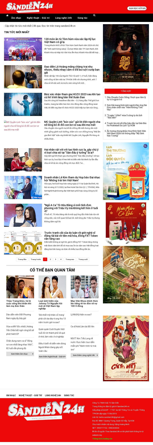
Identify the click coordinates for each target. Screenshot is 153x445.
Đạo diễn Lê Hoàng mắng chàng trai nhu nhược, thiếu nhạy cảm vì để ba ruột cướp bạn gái (72, 69)
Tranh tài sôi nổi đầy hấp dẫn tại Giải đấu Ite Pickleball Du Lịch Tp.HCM (126, 124)
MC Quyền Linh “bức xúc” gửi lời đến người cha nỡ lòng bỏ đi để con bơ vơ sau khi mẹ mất (72, 123)
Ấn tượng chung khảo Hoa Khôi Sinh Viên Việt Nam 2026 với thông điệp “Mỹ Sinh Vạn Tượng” (126, 133)
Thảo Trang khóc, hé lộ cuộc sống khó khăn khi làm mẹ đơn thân (18, 303)
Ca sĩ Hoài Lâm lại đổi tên (82, 326)
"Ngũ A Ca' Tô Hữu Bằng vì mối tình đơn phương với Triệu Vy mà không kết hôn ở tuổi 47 (71, 208)
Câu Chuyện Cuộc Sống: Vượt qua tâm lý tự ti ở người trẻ (126, 98)
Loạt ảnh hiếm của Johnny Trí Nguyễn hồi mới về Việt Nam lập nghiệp (50, 305)
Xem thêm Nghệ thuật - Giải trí (51, 356)
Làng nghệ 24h (63, 17)
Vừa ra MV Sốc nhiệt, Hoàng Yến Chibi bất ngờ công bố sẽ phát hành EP (20, 330)
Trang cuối (83, 259)
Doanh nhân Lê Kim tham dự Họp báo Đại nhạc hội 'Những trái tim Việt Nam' (72, 179)
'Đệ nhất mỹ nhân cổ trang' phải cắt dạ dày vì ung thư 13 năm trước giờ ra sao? (52, 319)
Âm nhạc (16, 17)
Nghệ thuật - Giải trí (38, 17)
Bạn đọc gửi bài (137, 8)
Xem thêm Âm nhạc (19, 354)
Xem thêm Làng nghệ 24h (84, 355)
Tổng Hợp (126, 91)
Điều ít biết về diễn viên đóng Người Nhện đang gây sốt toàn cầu (52, 347)
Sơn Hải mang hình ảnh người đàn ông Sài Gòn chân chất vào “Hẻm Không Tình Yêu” (127, 107)
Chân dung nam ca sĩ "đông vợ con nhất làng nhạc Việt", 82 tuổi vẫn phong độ (19, 344)
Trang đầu (22, 259)
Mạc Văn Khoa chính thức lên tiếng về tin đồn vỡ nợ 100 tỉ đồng (84, 303)
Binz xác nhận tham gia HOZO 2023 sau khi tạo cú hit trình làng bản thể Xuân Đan (72, 96)
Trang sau (70, 259)
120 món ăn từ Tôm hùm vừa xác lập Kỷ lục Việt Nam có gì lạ (70, 40)
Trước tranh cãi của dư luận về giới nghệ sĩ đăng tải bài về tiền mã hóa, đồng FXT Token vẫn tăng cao (71, 235)
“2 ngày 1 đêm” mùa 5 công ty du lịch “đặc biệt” (124, 116)
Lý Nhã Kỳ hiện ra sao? (81, 314)
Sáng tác (83, 17)
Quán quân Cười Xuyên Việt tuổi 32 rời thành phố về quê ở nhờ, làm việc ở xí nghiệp (52, 333)
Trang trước (36, 259)
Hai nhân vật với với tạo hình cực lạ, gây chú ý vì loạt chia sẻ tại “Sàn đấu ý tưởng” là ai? (71, 151)
